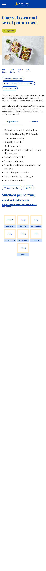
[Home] (23, 4)
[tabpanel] (23, 194)
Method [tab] (34, 121)
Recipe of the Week (29, 111)
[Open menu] (4, 4)
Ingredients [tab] (12, 121)
